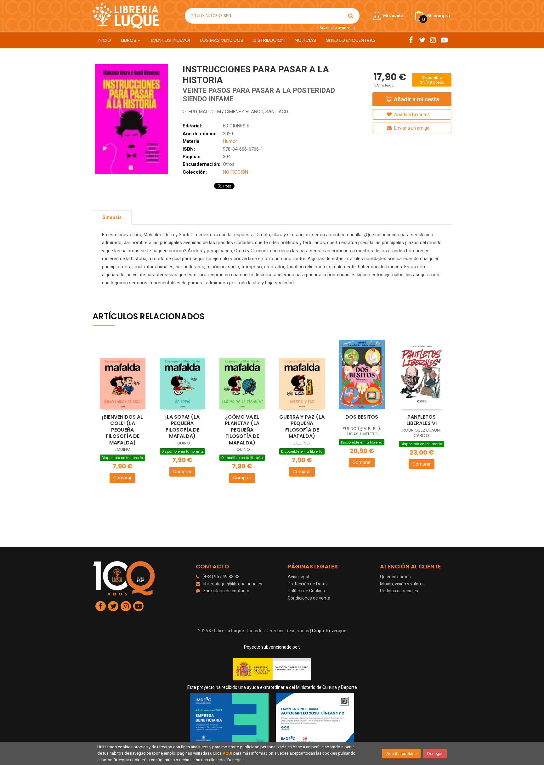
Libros (129, 40)
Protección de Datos (308, 583)
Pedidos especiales (399, 590)
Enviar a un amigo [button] (411, 128)
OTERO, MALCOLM (202, 111)
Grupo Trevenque (329, 630)
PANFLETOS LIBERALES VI (421, 420)
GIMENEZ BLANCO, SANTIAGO (256, 111)
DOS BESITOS (361, 417)
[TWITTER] (422, 40)
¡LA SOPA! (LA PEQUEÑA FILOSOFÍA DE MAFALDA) (182, 426)
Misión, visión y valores (402, 583)
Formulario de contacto (226, 590)
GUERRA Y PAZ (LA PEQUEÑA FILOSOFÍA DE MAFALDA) (302, 426)
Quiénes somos (395, 576)
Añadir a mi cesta (416, 99)
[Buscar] (351, 16)
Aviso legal (298, 576)
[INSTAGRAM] (433, 40)
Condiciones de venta (309, 597)
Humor (230, 141)
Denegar (435, 753)
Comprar (122, 478)
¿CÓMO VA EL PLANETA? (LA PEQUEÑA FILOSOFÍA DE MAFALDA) (242, 429)
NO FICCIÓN (235, 172)
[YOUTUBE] (444, 40)
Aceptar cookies (401, 753)
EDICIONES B (236, 126)
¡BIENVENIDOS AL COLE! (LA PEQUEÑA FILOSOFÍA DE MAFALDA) (122, 429)
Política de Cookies (306, 590)
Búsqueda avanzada (336, 27)
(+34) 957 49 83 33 (221, 576)
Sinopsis (112, 217)
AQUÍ (227, 753)
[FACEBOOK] (411, 40)
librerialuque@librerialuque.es (232, 583)
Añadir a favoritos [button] (411, 114)
